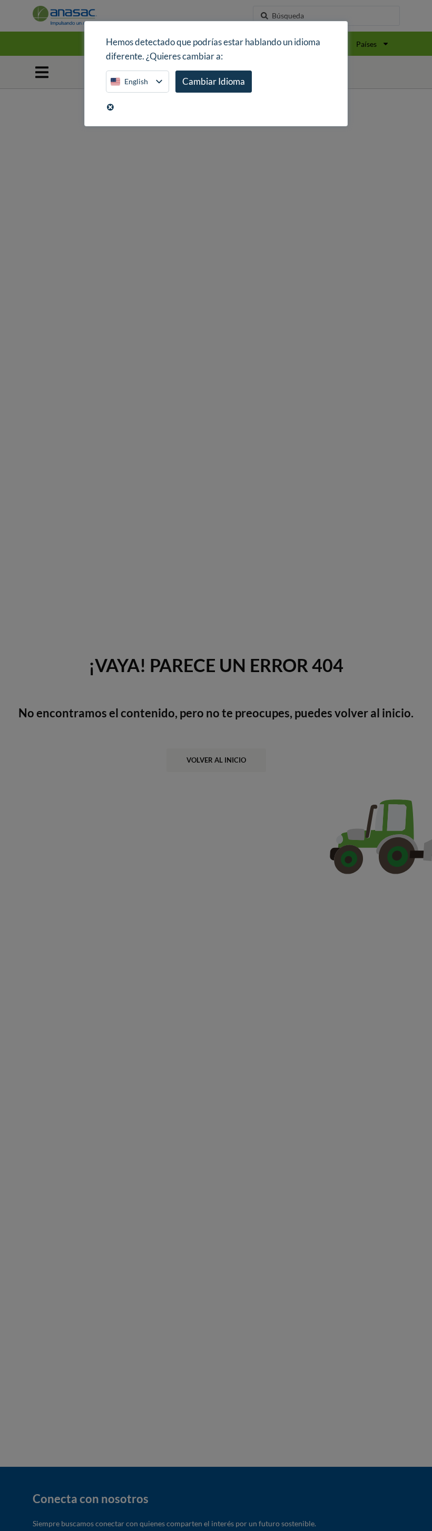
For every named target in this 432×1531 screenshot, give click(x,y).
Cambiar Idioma (213, 81)
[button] (42, 72)
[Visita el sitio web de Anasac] (88, 16)
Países (366, 43)
